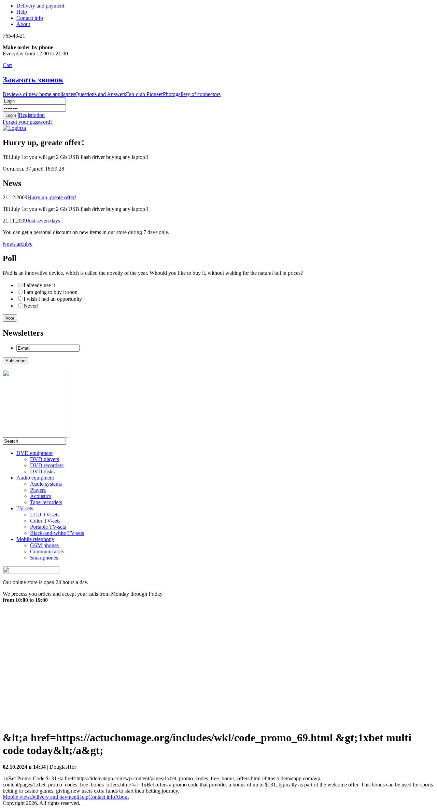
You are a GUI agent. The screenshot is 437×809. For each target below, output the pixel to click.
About (23, 24)
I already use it (39, 285)
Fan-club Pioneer (144, 94)
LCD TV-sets (44, 514)
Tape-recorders (46, 502)
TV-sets (24, 508)
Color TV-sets (45, 521)
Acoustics (40, 496)
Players (38, 490)
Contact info (29, 18)
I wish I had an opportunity (53, 299)
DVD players (44, 459)
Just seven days (43, 221)
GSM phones (44, 545)
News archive (17, 244)
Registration (32, 115)
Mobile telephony (35, 539)
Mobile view (16, 797)
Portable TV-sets (48, 527)
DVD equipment (34, 453)
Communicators (47, 551)
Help (21, 12)
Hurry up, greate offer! (51, 197)
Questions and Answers (100, 94)
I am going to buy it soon (50, 292)
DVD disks (42, 471)
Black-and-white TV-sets (57, 533)
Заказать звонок (33, 79)
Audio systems (46, 484)
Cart (7, 65)
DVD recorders (47, 465)
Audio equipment (35, 478)
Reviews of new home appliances (39, 94)
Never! (31, 306)
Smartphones (44, 558)
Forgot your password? (28, 122)
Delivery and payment (40, 6)
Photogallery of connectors (192, 94)
